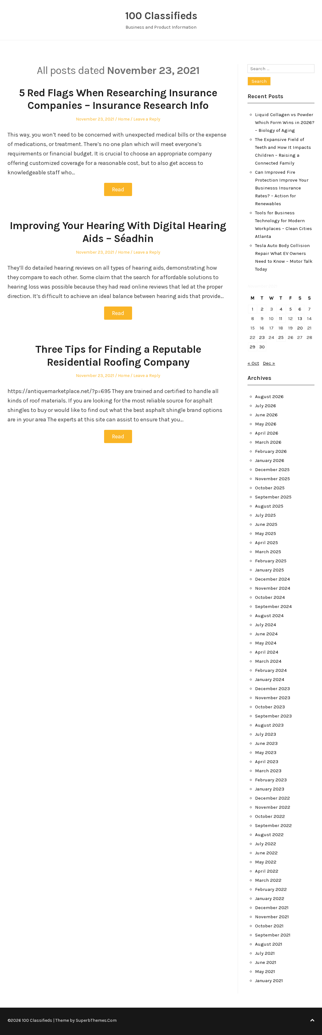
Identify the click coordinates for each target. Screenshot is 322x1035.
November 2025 (272, 478)
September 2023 (273, 716)
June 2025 (266, 524)
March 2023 (268, 770)
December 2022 (272, 798)
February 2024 (271, 670)
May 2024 (265, 643)
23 (262, 337)
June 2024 (266, 634)
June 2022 (266, 853)
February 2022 (271, 889)
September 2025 (273, 497)
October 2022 (270, 816)
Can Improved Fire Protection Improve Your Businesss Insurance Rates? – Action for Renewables (281, 187)
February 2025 (270, 561)
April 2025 (266, 542)
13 (300, 318)
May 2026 (265, 424)
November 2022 (272, 807)
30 (262, 347)
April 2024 (266, 652)
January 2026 (269, 460)
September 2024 (273, 606)
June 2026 (266, 415)
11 (280, 318)
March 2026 (268, 442)
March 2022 (268, 880)
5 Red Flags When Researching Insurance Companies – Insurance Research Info (118, 99)
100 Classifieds (161, 15)
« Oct (253, 363)
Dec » (269, 363)
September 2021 (273, 935)
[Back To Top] (312, 1020)
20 (300, 328)
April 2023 (266, 761)
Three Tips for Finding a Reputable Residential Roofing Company (118, 355)
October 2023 (270, 707)
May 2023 (265, 752)
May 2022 (265, 862)
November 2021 (272, 917)
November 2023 (272, 697)
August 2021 (268, 944)
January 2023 (269, 789)
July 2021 (265, 953)
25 (281, 337)
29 (252, 347)
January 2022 (269, 898)
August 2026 (269, 396)
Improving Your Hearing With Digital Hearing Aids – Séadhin (118, 232)
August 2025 (269, 506)
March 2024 (268, 661)
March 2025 (268, 551)
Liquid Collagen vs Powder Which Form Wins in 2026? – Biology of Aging (284, 122)
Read (118, 189)
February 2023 (271, 780)
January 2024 (269, 679)
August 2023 (269, 725)
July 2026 (265, 405)
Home (124, 119)
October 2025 (270, 488)
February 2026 (271, 451)
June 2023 (266, 743)
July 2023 (265, 734)
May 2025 (265, 533)
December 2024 (272, 579)
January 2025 (269, 570)
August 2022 (269, 834)
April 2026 (266, 433)
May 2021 (265, 971)
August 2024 (269, 615)
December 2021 (272, 907)
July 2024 (265, 624)
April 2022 (266, 871)
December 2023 (272, 688)
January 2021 (269, 980)
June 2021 (265, 962)
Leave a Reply (146, 119)
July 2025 (265, 515)
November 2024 (272, 588)
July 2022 (265, 844)
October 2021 (269, 926)
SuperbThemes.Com (96, 1020)
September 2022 (273, 825)
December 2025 (272, 469)
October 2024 (270, 597)
